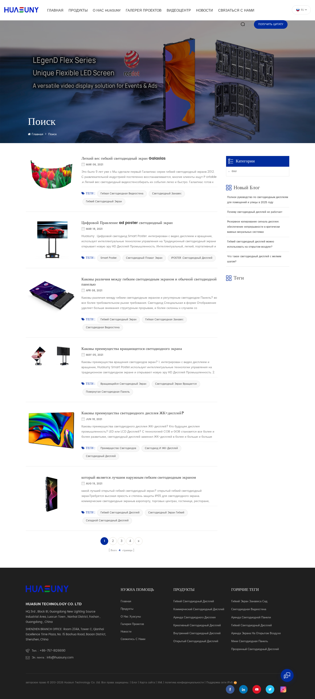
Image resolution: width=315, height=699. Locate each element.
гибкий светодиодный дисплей (120, 513)
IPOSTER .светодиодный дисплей (191, 258)
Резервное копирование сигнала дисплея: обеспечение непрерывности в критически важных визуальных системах (253, 227)
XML (160, 683)
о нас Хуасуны (131, 617)
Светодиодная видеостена (103, 327)
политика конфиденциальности (184, 683)
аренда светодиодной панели (251, 618)
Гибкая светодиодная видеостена (121, 194)
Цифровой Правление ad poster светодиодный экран (127, 222)
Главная (55, 10)
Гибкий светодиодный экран (104, 202)
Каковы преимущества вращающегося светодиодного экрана (131, 348)
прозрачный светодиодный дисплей (255, 649)
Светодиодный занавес (167, 194)
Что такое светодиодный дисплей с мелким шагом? (254, 259)
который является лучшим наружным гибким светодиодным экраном (138, 477)
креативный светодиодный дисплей (197, 625)
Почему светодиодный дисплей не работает (254, 212)
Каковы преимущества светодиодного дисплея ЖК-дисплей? (132, 413)
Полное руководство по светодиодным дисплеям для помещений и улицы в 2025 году (257, 199)
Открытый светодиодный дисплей (195, 641)
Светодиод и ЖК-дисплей (161, 448)
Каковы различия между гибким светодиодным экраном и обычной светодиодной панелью (149, 282)
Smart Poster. (108, 258)
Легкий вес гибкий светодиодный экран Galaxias (123, 158)
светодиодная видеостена (248, 609)
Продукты (78, 10)
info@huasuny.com (60, 657)
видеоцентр (179, 10)
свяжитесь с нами (133, 639)
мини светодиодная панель (249, 641)
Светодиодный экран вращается (176, 384)
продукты (127, 609)
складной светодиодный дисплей (107, 521)
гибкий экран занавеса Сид (249, 601)
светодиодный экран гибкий (166, 513)
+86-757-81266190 (52, 651)
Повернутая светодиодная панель (108, 392)
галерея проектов (144, 10)
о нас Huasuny (107, 10)
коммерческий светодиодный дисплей (198, 609)
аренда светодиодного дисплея (194, 618)
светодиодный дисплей (101, 456)
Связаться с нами (236, 10)
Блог (134, 683)
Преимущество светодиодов (118, 448)
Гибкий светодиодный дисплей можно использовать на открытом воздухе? (250, 244)
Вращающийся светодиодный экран (123, 384)
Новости (204, 10)
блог (234, 171)
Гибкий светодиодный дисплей (193, 601)
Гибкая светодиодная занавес (164, 320)
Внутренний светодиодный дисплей (196, 633)
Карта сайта (147, 683)
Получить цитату (270, 24)
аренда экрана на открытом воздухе (256, 633)
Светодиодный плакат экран (144, 258)
